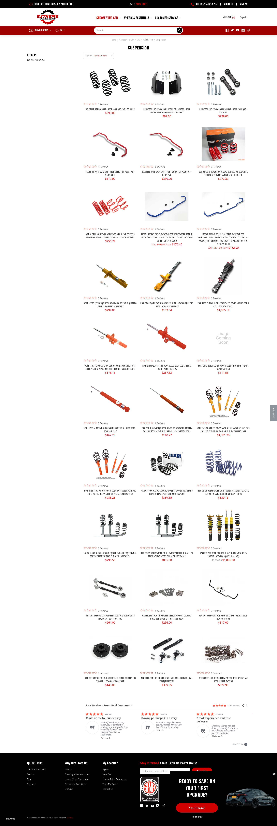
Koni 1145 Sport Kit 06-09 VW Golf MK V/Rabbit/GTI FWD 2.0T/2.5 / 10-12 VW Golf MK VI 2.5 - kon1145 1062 (223, 429)
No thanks (197, 816)
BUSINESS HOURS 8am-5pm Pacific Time (53, 4)
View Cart (107, 774)
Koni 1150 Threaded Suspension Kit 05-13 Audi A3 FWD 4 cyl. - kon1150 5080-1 (223, 305)
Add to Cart (110, 84)
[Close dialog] (274, 774)
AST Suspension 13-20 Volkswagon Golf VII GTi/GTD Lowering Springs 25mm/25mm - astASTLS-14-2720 (110, 236)
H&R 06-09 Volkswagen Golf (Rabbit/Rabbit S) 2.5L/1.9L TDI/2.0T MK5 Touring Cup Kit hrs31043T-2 (110, 554)
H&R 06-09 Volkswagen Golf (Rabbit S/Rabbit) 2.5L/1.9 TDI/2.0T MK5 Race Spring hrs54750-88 (223, 492)
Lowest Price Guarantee (77, 779)
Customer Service (167, 17)
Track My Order (110, 784)
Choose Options (223, 528)
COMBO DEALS (41, 30)
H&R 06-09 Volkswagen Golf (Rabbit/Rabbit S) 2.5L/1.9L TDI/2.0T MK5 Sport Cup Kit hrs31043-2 (167, 554)
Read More (218, 734)
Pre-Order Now (223, 209)
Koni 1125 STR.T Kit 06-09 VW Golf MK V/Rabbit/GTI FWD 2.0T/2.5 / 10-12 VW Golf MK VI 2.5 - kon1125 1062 (110, 492)
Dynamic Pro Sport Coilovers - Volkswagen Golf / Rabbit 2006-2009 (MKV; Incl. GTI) (223, 554)
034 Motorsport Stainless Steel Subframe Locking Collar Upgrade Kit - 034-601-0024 (166, 617)
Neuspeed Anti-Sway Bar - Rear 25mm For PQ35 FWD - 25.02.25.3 (110, 173)
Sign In (106, 769)
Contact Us (108, 788)
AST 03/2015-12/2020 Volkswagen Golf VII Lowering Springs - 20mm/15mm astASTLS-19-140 (223, 173)
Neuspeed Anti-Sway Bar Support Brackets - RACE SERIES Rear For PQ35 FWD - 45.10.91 (166, 111)
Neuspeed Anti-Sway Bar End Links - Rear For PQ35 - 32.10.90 (223, 111)
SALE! (138, 4)
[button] (243, 705)
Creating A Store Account (77, 774)
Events (30, 774)
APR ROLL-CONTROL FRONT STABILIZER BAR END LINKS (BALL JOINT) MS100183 (166, 679)
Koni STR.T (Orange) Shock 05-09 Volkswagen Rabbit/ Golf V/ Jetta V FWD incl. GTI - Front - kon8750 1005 (110, 367)
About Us (228, 4)
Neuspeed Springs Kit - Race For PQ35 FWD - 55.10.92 (110, 109)
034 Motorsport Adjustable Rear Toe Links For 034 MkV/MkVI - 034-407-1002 (110, 617)
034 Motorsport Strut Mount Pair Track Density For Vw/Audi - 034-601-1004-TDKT (110, 679)
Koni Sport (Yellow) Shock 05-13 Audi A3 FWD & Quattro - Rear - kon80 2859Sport (166, 305)
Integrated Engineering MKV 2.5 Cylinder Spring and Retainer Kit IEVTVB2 (223, 679)
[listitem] (108, 723)
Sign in (243, 17)
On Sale (69, 788)
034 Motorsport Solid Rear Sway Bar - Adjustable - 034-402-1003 (223, 617)
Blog (29, 779)
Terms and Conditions (76, 784)
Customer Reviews (36, 769)
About (68, 769)
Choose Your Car (107, 17)
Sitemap (31, 784)
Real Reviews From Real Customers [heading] (109, 705)
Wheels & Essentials (137, 17)
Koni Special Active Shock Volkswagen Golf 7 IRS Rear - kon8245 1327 (110, 429)
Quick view (110, 78)
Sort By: (89, 55)
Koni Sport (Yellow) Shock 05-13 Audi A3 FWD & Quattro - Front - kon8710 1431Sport (110, 305)
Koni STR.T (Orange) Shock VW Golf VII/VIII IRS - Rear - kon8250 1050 (223, 367)
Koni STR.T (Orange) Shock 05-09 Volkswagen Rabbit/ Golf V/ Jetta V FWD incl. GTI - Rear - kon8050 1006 (167, 429)
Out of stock (223, 146)
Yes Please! (197, 808)
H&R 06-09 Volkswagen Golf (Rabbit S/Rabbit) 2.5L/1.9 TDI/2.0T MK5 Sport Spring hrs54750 (167, 492)
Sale (61, 30)
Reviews (244, 4)
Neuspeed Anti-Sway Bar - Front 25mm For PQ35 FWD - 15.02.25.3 (167, 173)
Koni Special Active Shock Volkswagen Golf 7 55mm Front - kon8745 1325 (166, 367)
